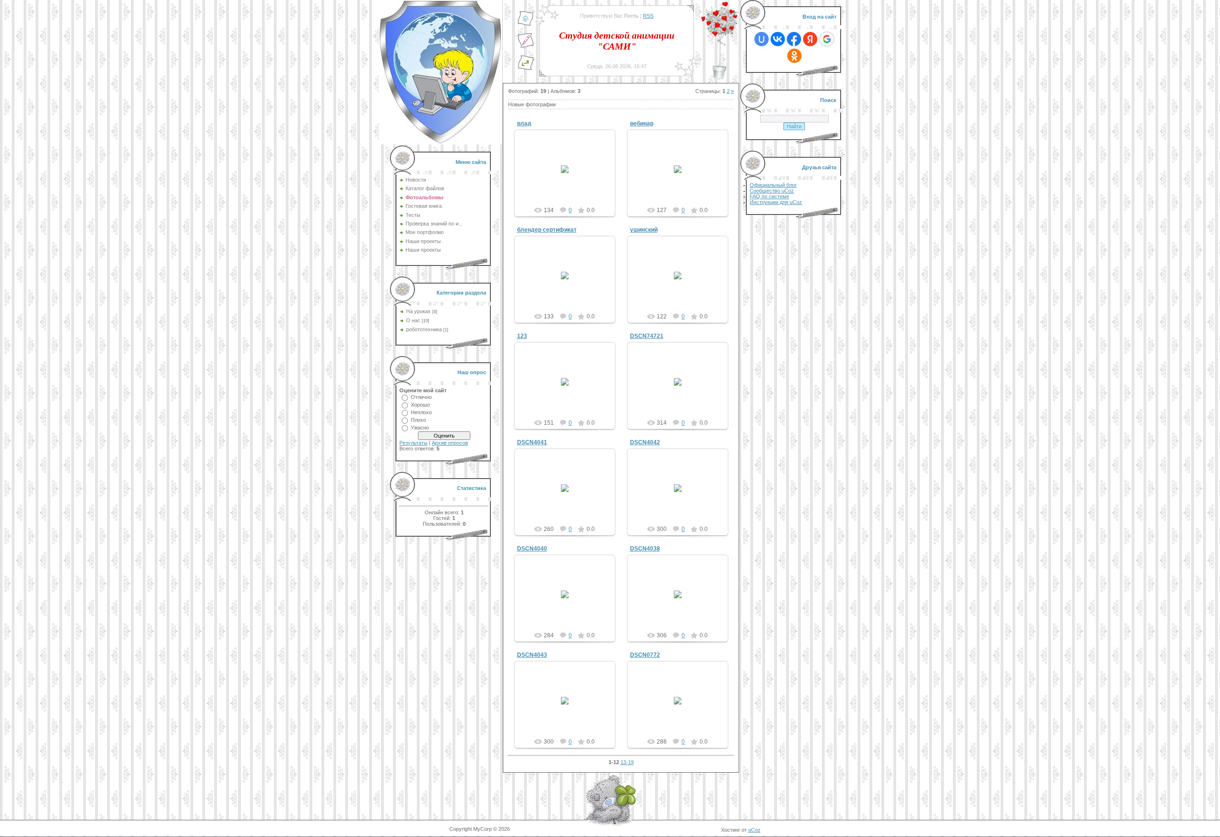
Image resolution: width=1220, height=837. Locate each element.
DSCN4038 (645, 548)
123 (522, 336)
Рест (569, 177)
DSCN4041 (532, 442)
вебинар (641, 123)
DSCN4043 (532, 655)
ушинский (644, 229)
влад (524, 123)
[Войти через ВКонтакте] (778, 39)
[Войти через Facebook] (794, 39)
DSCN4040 (532, 548)
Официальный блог (773, 185)
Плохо (418, 420)
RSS (648, 16)
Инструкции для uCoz (776, 202)
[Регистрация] (525, 46)
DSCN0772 (645, 655)
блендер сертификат (547, 229)
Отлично (421, 397)
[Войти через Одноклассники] (794, 56)
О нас (413, 320)
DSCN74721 (646, 336)
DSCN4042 (645, 442)
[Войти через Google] (826, 39)
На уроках (418, 311)
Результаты (413, 443)
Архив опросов (450, 443)
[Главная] (525, 24)
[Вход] (525, 68)
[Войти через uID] (761, 39)
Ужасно (420, 427)
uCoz (754, 830)
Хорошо (420, 405)
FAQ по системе (769, 196)
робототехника (424, 329)
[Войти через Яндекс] (810, 39)
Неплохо (421, 412)
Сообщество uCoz (772, 191)
